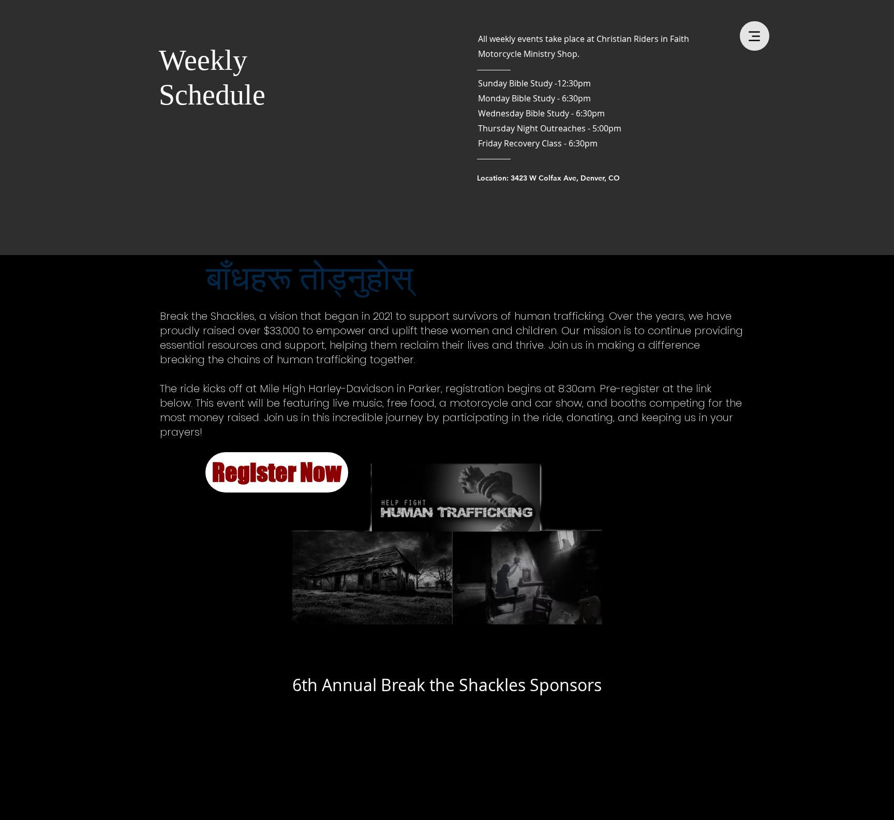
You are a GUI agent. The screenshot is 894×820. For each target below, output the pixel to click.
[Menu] (754, 36)
